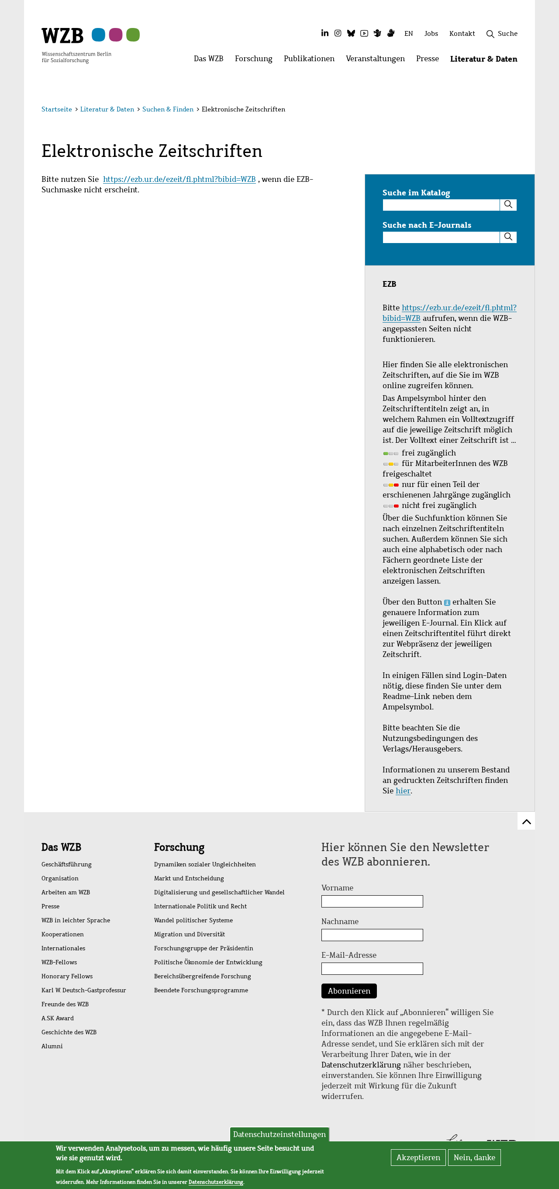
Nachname (340, 921)
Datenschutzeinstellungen (279, 1134)
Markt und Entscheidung (189, 878)
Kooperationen (62, 934)
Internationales (63, 948)
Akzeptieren (418, 1157)
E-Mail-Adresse (348, 955)
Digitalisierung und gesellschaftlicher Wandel (219, 892)
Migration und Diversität (189, 934)
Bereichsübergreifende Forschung (202, 976)
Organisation (60, 878)
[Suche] (508, 205)
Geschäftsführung (66, 864)
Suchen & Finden (167, 109)
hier (403, 791)
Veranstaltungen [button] (378, 61)
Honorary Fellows (67, 976)
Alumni (52, 1046)
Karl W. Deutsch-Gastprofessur (83, 990)
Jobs (431, 33)
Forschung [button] (256, 61)
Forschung (179, 847)
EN (408, 33)
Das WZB (61, 847)
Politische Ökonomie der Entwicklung (208, 962)
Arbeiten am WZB (65, 892)
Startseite (56, 109)
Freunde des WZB (65, 1004)
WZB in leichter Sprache (75, 920)
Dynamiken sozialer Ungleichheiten (205, 864)
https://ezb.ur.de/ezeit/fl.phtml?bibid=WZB (179, 179)
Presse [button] (430, 61)
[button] (519, 110)
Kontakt (462, 33)
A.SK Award (57, 1018)
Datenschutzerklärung (361, 1065)
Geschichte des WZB (69, 1032)
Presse (50, 906)
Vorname (337, 888)
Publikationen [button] (312, 61)
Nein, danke (474, 1157)
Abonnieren (349, 991)
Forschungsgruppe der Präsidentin (203, 948)
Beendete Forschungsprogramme (201, 990)
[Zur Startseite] (76, 45)
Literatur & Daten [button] (486, 61)
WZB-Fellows (59, 962)
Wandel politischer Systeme (193, 920)
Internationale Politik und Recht (200, 906)
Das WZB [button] (211, 61)
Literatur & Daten (107, 109)
